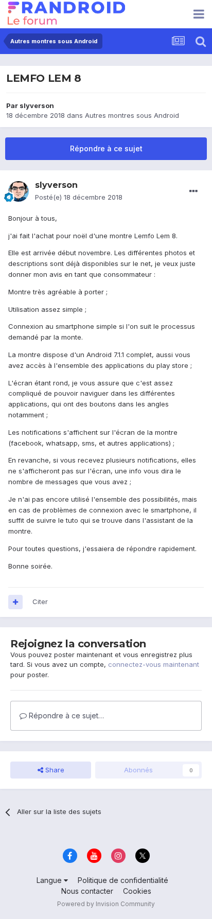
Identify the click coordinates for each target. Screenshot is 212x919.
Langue (50, 880)
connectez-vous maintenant (153, 664)
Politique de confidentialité (123, 880)
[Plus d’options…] (193, 191)
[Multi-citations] (15, 602)
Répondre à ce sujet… (65, 715)
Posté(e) (78, 197)
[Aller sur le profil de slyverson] (18, 191)
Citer (40, 601)
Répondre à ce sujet (106, 148)
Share (53, 770)
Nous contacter (87, 891)
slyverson (37, 105)
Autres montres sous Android (132, 115)
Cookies (137, 891)
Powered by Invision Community (106, 904)
